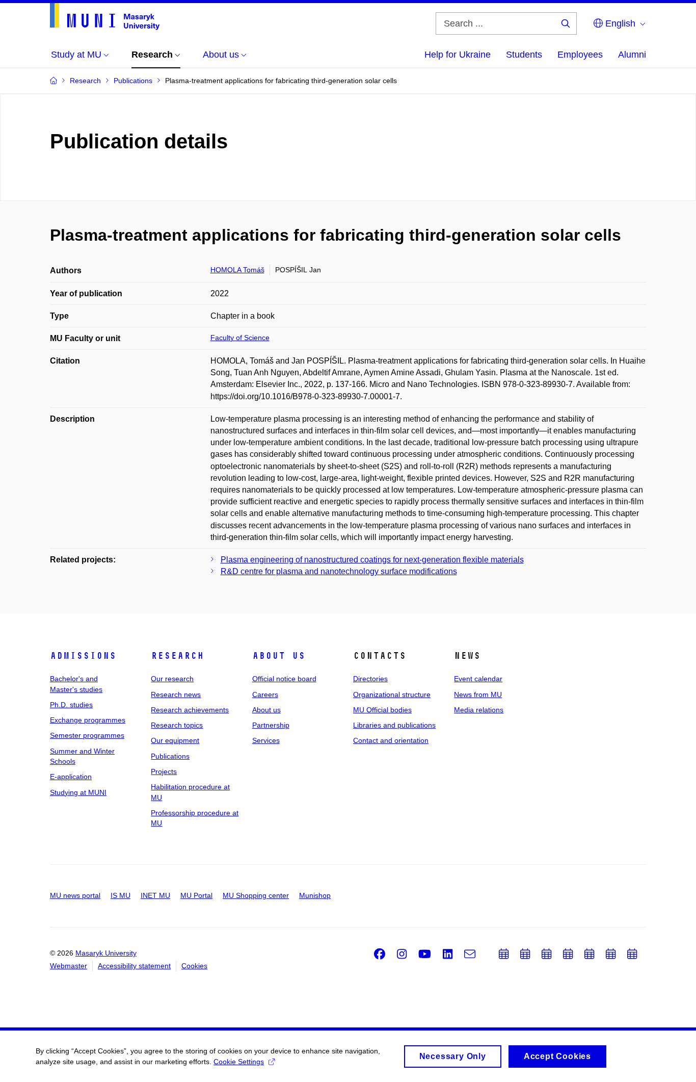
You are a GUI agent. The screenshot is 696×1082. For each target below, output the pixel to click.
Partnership (270, 725)
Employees (580, 54)
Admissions (83, 655)
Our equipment (175, 740)
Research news (176, 694)
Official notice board (284, 679)
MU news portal (75, 895)
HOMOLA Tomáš (237, 270)
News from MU (478, 694)
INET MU (155, 895)
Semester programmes (87, 735)
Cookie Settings (238, 1062)
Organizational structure (392, 694)
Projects (164, 771)
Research (177, 655)
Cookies (194, 966)
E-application (71, 776)
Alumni (632, 54)
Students (524, 54)
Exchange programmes (87, 720)
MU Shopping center (256, 895)
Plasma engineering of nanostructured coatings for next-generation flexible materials (372, 559)
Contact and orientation (391, 740)
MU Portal (196, 895)
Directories (370, 679)
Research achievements (190, 710)
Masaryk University (106, 953)
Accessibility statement (134, 966)
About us (278, 655)
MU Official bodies (382, 710)
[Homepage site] (104, 16)
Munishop (315, 895)
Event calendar (478, 679)
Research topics (177, 725)
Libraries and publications (394, 725)
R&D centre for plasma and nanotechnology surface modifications (339, 571)
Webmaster (68, 966)
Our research (172, 679)
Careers (265, 694)
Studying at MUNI (78, 792)
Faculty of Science (240, 337)
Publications (170, 756)
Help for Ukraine (457, 54)
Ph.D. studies (71, 705)
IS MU (120, 895)
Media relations (478, 710)
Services (266, 740)
